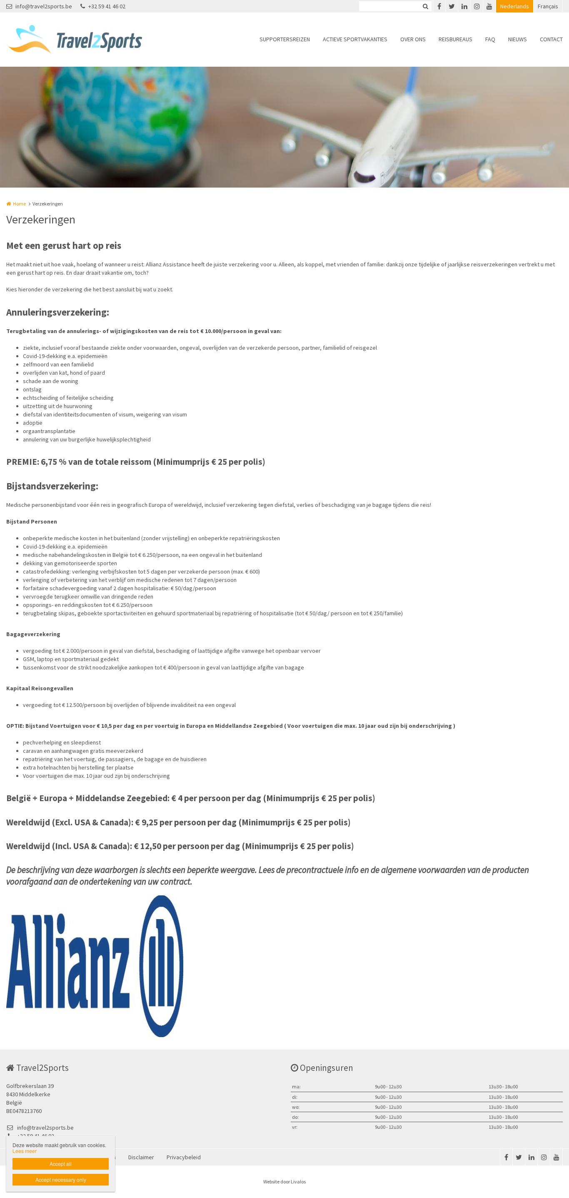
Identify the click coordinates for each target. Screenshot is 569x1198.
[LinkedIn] (464, 6)
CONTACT (551, 39)
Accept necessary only (60, 1179)
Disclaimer (141, 1157)
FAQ (490, 39)
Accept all (61, 1163)
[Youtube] (489, 6)
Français (548, 6)
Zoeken (425, 6)
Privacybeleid (184, 1157)
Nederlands (514, 6)
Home (19, 204)
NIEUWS (517, 39)
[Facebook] (439, 6)
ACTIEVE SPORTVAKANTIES (355, 39)
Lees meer (24, 1150)
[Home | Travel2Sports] (86, 39)
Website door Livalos (284, 1181)
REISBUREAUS (455, 39)
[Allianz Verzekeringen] (94, 966)
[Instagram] (476, 6)
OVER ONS (413, 39)
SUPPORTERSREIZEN (285, 39)
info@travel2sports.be (43, 6)
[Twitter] (451, 6)
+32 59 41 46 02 (106, 6)
